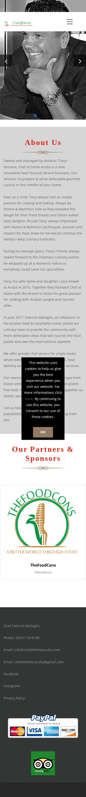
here (29, 398)
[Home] (18, 23)
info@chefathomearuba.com (37, 649)
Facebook (11, 674)
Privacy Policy (14, 698)
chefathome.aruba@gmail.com (39, 662)
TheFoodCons (43, 572)
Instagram (12, 686)
